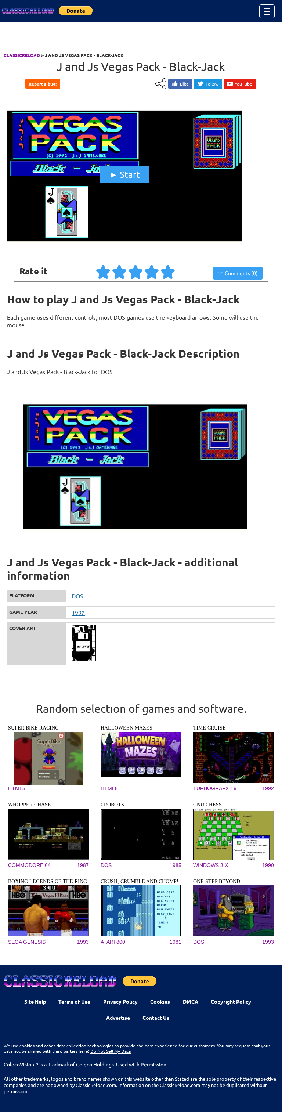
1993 (83, 942)
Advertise (118, 1017)
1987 (83, 865)
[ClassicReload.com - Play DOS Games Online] (27, 11)
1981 (175, 942)
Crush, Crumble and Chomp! (139, 881)
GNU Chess (207, 804)
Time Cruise (209, 728)
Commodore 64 (29, 865)
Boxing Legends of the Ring (47, 881)
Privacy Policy (120, 1001)
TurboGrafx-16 (214, 788)
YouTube (243, 84)
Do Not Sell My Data (110, 1051)
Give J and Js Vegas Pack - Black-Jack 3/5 (136, 271)
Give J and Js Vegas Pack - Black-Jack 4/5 (152, 271)
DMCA (190, 1001)
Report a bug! (43, 84)
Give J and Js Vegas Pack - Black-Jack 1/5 (103, 271)
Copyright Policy (231, 1001)
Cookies (160, 1001)
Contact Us (155, 1017)
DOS (77, 596)
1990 (268, 865)
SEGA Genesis (27, 942)
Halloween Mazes (126, 728)
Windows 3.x (210, 865)
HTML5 (16, 788)
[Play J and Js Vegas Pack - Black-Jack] (124, 246)
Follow (212, 84)
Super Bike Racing (33, 728)
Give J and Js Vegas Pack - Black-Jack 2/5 (119, 271)
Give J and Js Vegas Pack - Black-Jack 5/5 (168, 271)
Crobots (112, 804)
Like (184, 84)
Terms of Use (74, 1001)
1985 (175, 865)
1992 (78, 612)
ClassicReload (22, 55)
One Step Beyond (216, 881)
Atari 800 (113, 942)
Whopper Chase (29, 804)
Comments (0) (241, 273)
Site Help (35, 1001)
